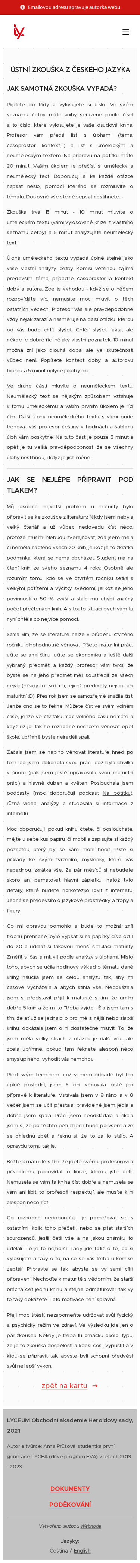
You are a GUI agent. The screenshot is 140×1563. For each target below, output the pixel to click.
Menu (125, 31)
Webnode (90, 1526)
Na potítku (117, 793)
